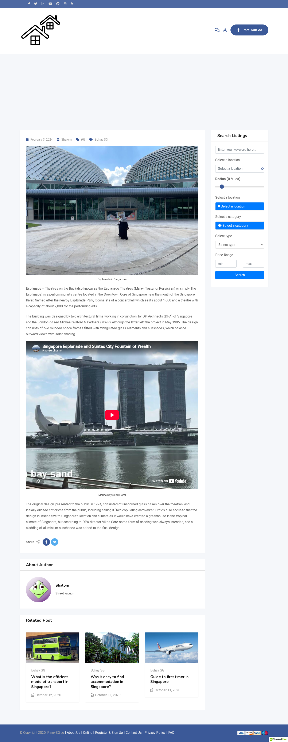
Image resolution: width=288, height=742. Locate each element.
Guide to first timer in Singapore (169, 679)
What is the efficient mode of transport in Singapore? (49, 681)
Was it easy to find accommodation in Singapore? (107, 681)
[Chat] (217, 30)
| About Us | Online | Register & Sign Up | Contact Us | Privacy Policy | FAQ (119, 733)
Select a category (228, 217)
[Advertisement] (144, 83)
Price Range (224, 255)
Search (240, 275)
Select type (223, 236)
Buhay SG (101, 139)
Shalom (66, 139)
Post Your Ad (252, 30)
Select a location (227, 160)
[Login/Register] (225, 30)
